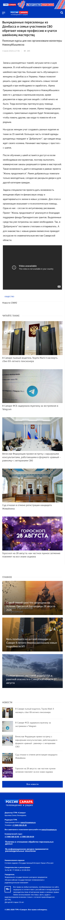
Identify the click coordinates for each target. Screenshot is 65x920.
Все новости (32, 784)
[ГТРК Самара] (19, 13)
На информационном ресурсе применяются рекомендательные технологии (26, 850)
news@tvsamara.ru (28, 822)
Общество (9, 296)
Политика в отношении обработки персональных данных (29, 843)
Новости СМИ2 (9, 303)
